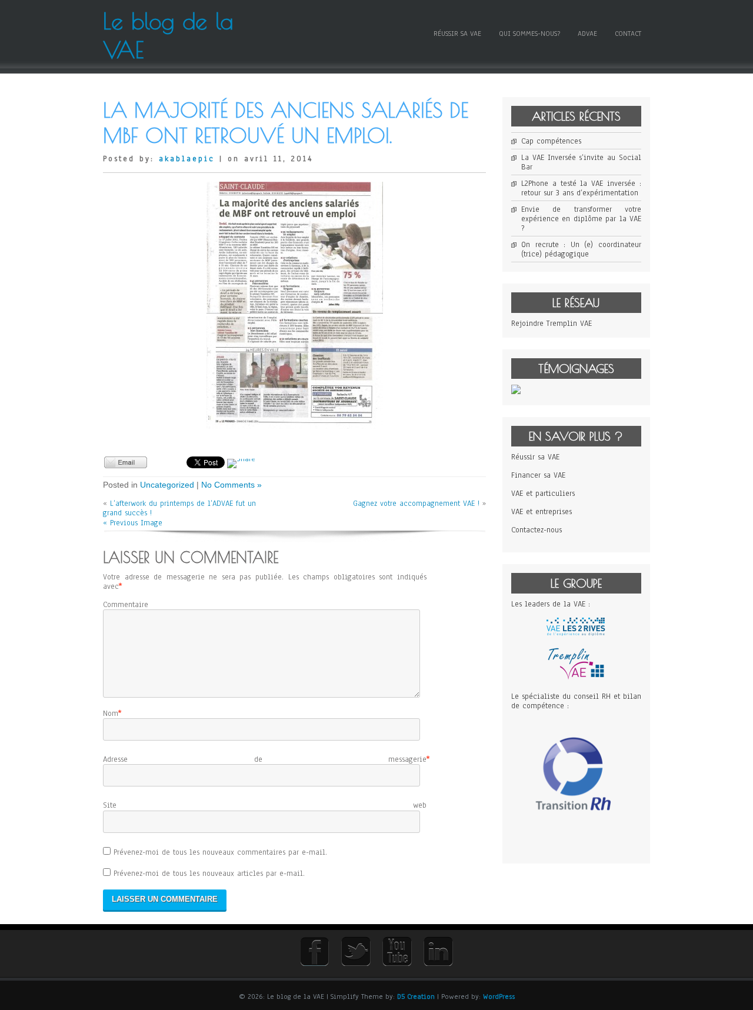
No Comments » (231, 484)
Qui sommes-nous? (529, 33)
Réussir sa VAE (457, 33)
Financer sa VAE (538, 475)
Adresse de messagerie (265, 759)
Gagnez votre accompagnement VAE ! (416, 503)
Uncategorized (167, 484)
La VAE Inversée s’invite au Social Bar (581, 162)
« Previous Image (132, 523)
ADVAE (587, 33)
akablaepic (187, 159)
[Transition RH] (576, 841)
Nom (110, 713)
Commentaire (125, 604)
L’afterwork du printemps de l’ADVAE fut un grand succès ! (179, 508)
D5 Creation (416, 996)
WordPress (499, 996)
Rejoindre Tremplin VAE (551, 323)
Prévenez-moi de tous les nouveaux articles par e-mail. (209, 873)
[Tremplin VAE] (576, 678)
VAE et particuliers (543, 493)
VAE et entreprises (541, 511)
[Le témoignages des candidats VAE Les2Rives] (516, 391)
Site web (265, 805)
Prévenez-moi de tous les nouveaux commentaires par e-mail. (220, 852)
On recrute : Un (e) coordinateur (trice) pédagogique (581, 249)
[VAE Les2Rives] (576, 633)
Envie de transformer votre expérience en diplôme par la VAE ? (581, 219)
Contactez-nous (536, 530)
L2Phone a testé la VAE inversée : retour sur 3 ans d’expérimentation (581, 188)
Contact (628, 33)
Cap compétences (551, 141)
